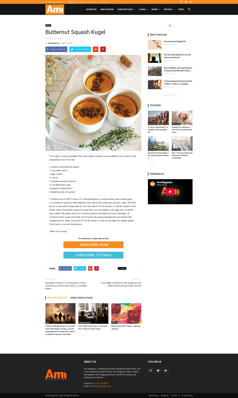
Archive (168, 9)
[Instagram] (181, 2)
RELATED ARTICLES (57, 298)
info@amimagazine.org (100, 386)
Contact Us (93, 2)
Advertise (91, 9)
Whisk (155, 9)
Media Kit (82, 2)
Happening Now (85, 322)
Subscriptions (125, 9)
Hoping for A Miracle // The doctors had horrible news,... (182, 129)
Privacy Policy (104, 2)
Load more (169, 95)
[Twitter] (186, 2)
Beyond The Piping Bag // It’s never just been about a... (158, 155)
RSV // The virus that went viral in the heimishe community (182, 155)
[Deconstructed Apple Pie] (155, 45)
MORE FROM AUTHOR (82, 298)
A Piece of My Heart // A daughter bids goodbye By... (158, 129)
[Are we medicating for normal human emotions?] (155, 58)
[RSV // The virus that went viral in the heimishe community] (182, 143)
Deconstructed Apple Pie (175, 41)
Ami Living (152, 124)
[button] (189, 9)
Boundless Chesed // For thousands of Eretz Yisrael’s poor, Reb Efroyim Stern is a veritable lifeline (66, 286)
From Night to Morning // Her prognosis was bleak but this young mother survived (121, 284)
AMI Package (107, 9)
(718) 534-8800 (101, 383)
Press (181, 9)
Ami (47, 322)
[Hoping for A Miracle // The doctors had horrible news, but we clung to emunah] (182, 118)
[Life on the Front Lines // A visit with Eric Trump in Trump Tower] (93, 313)
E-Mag (142, 9)
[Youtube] (190, 2)
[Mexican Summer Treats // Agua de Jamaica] (126, 313)
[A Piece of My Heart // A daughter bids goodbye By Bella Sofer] (158, 118)
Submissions (72, 2)
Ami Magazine (54, 43)
